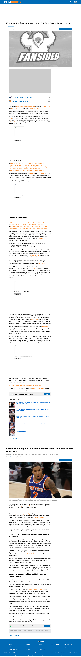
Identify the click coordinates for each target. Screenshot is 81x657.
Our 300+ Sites (55, 644)
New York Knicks (20, 106)
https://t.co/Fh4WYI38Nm (21, 245)
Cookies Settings (42, 649)
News (23, 2)
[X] (73, 1)
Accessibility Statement (15, 649)
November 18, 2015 (30, 247)
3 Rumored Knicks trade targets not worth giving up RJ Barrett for (26, 224)
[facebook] (70, 1)
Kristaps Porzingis (15, 108)
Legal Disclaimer (68, 647)
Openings (28, 644)
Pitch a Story (12, 647)
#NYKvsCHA (12, 245)
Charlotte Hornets (45, 106)
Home (10, 438)
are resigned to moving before (25, 506)
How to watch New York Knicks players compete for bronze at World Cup (28, 167)
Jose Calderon (41, 263)
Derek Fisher (34, 319)
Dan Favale (11, 456)
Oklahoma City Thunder (38, 388)
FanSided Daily (68, 644)
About (10, 644)
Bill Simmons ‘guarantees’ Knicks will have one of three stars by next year (28, 226)
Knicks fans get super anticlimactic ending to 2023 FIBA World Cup (27, 170)
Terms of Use (41, 647)
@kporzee (14, 243)
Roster (44, 2)
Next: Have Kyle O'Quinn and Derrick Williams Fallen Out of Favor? (25, 385)
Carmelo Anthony (42, 238)
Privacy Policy (29, 647)
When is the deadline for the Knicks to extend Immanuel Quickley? (27, 165)
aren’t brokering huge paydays (37, 589)
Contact (40, 644)
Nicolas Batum (45, 326)
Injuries (49, 2)
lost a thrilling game (30, 106)
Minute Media (9, 652)
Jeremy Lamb (41, 173)
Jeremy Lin (32, 173)
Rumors (28, 2)
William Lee (11, 26)
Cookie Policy (54, 647)
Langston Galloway (34, 255)
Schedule (33, 2)
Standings (39, 2)
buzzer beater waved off (34, 108)
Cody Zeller (33, 268)
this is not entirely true (40, 517)
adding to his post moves (15, 122)
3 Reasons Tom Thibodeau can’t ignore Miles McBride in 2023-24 (26, 168)
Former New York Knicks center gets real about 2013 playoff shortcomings (29, 163)
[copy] (16, 29)
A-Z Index (28, 649)
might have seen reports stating (22, 514)
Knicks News (16, 438)
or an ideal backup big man (31, 553)
